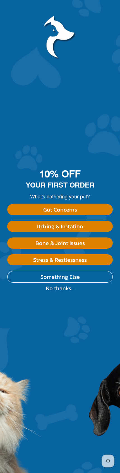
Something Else (60, 277)
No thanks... (60, 288)
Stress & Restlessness (60, 260)
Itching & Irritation (60, 226)
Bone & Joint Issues (60, 243)
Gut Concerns (60, 209)
